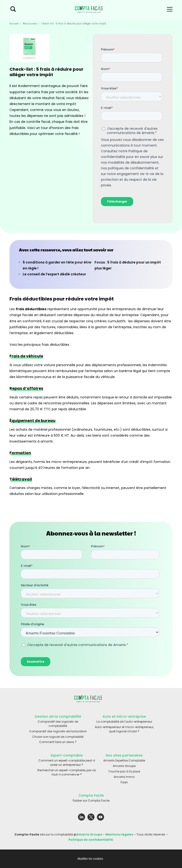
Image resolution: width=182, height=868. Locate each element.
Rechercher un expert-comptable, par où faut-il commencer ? (66, 772)
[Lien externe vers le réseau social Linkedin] (81, 818)
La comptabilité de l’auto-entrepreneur (124, 722)
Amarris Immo (124, 777)
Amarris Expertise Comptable (124, 760)
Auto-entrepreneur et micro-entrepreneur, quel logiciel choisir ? (124, 729)
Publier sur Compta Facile (91, 801)
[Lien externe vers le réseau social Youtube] (100, 818)
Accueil (13, 23)
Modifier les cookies (90, 858)
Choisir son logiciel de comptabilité (57, 737)
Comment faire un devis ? (58, 742)
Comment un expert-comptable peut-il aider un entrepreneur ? (66, 762)
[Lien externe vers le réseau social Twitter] (91, 818)
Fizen (124, 782)
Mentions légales (119, 834)
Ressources (30, 23)
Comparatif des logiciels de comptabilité (58, 724)
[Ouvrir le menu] (170, 10)
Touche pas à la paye (124, 771)
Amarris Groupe (124, 766)
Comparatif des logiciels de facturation (58, 731)
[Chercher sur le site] (13, 10)
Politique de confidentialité (90, 840)
